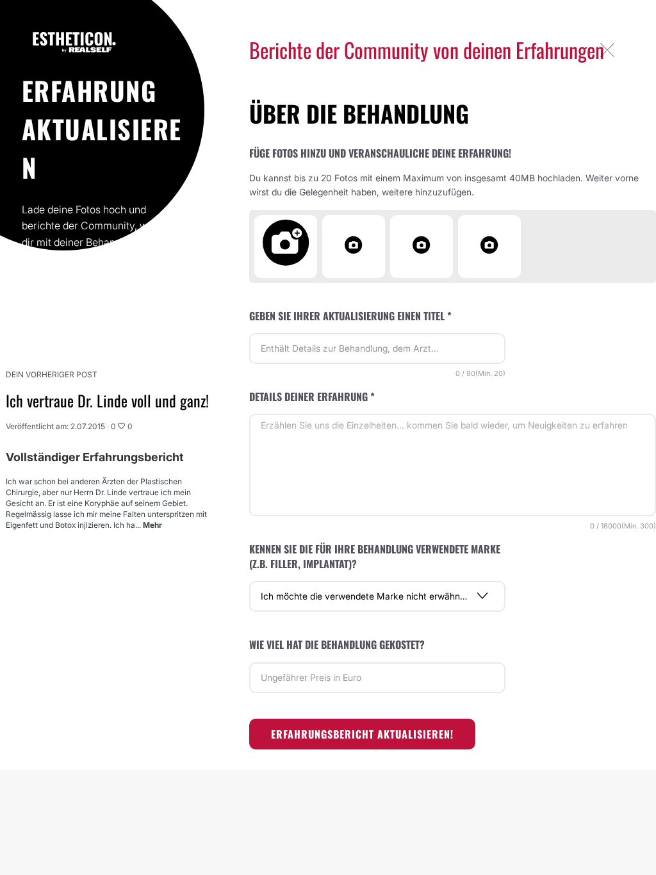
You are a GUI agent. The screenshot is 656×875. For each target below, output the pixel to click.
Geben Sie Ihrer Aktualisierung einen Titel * (350, 316)
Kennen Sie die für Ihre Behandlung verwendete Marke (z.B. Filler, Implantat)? (374, 556)
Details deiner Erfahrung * (312, 396)
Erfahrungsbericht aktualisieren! (362, 734)
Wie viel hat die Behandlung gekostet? (337, 644)
